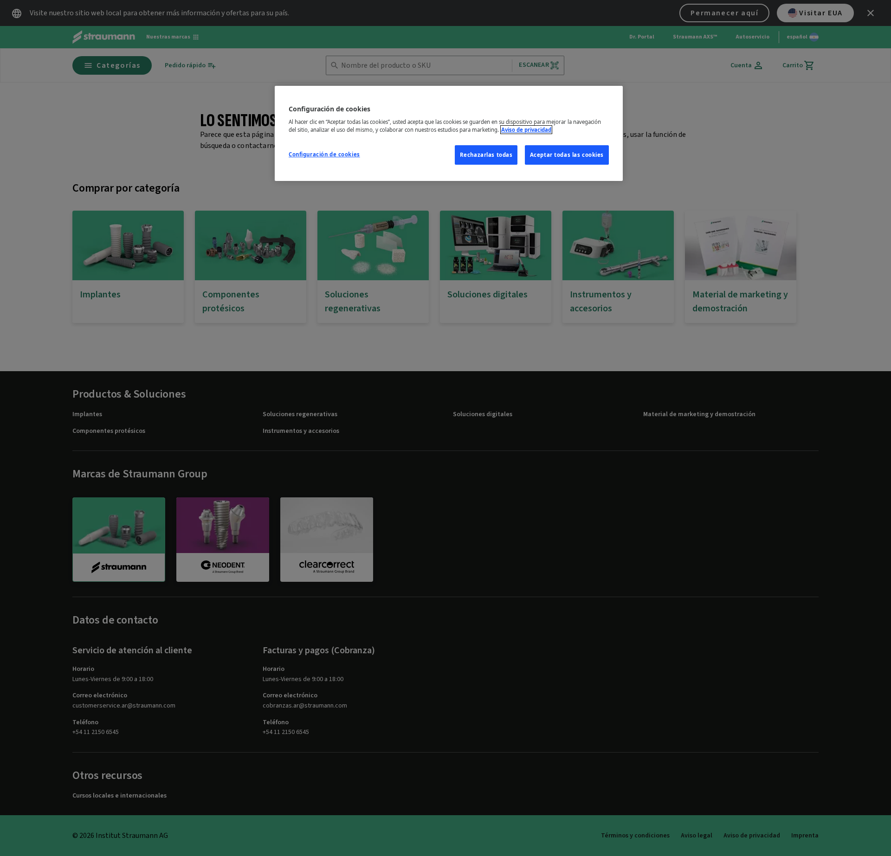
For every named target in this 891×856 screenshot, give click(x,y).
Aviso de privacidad (526, 129)
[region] (449, 133)
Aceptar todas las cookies (567, 154)
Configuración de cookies (324, 154)
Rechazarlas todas (486, 154)
